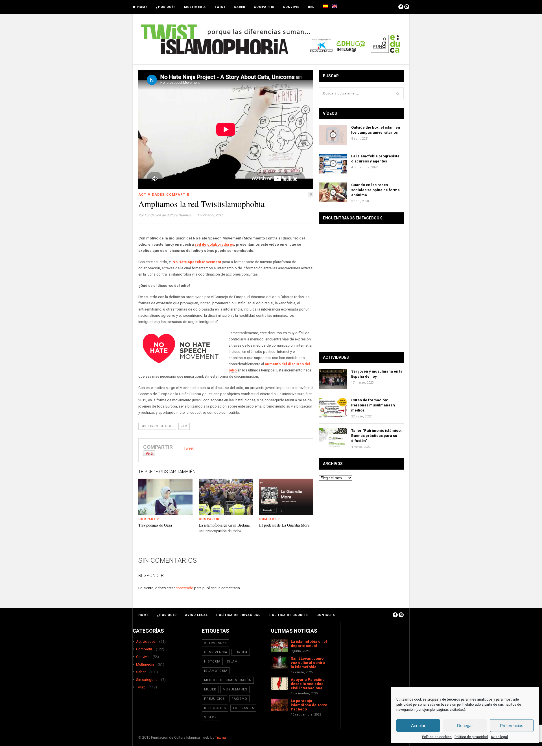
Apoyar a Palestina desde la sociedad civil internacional (308, 683)
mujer (210, 689)
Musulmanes (235, 689)
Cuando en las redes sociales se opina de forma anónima (375, 190)
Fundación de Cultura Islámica (168, 215)
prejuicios (214, 699)
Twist (220, 7)
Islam (232, 661)
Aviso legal (499, 737)
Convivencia (215, 652)
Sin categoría (147, 679)
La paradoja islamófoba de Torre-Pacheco (310, 705)
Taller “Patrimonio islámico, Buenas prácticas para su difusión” (376, 435)
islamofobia (216, 671)
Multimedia (195, 7)
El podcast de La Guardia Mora (284, 525)
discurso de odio (157, 426)
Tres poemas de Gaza (155, 525)
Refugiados (215, 708)
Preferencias (511, 725)
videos (210, 717)
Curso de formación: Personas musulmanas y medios (373, 405)
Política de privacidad (471, 737)
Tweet (189, 448)
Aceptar (418, 725)
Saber (239, 7)
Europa (241, 652)
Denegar (465, 725)
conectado (184, 588)
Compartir (264, 7)
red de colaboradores (214, 244)
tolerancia (243, 708)
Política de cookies (437, 737)
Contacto (326, 615)
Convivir (291, 7)
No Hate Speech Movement (196, 262)
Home (142, 7)
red (184, 426)
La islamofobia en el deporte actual (309, 643)
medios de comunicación (228, 680)
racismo (239, 699)
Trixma (220, 737)
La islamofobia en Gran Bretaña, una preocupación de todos (225, 527)
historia (212, 661)
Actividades (151, 195)
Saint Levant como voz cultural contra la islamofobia (308, 662)
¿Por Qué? (166, 7)
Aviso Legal (196, 615)
